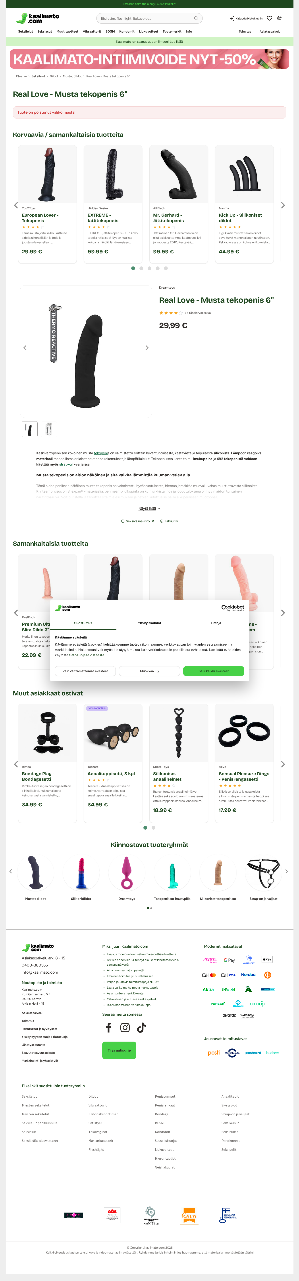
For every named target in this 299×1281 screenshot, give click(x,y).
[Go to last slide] (16, 205)
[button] (196, 18)
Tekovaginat (97, 1132)
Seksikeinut (230, 1123)
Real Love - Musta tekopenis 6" (216, 300)
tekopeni (101, 453)
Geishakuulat (165, 1167)
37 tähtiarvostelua (198, 313)
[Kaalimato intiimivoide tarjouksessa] (149, 59)
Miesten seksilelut (35, 1105)
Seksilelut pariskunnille (39, 1123)
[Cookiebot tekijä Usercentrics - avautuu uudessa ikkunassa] (224, 608)
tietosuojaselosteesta (86, 655)
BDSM (110, 31)
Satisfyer (95, 1123)
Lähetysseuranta (33, 1045)
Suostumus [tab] (83, 623)
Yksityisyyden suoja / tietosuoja (45, 1037)
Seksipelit (229, 1149)
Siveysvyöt (229, 1105)
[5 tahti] (181, 313)
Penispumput (165, 1096)
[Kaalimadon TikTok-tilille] (141, 1028)
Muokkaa (147, 671)
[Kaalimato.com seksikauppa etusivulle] (54, 18)
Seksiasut (44, 31)
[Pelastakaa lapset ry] (73, 1215)
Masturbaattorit (100, 1140)
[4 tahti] (176, 313)
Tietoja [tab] (216, 623)
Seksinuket (230, 1132)
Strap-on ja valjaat (236, 1114)
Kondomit (127, 31)
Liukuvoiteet (148, 31)
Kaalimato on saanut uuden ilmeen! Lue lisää (149, 42)
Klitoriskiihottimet (103, 1114)
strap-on (66, 464)
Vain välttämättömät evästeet (85, 671)
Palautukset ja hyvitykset (40, 1029)
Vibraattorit (92, 31)
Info (189, 31)
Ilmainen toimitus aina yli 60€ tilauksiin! (149, 4)
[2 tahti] (166, 313)
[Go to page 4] (158, 268)
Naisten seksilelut (35, 1114)
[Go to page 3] (149, 268)
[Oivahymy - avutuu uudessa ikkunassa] (189, 1215)
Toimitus (245, 31)
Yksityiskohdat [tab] (149, 623)
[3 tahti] (171, 313)
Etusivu (21, 76)
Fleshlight (96, 1149)
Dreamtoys (167, 287)
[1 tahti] (161, 313)
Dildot (93, 1096)
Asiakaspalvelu (270, 31)
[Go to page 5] (166, 268)
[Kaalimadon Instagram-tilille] (125, 1028)
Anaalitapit (230, 1096)
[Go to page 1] (133, 268)
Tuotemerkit (172, 31)
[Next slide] (282, 205)
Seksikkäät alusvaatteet (40, 1140)
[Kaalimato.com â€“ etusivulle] (38, 948)
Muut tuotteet (67, 31)
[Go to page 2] (141, 268)
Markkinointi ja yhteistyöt (40, 1061)
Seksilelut (25, 31)
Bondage (161, 1114)
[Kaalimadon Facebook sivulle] (108, 1028)
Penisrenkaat (165, 1105)
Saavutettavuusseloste (38, 1053)
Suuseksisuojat (166, 1140)
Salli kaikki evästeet (214, 671)
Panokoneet (231, 1140)
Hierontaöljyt (165, 1158)
